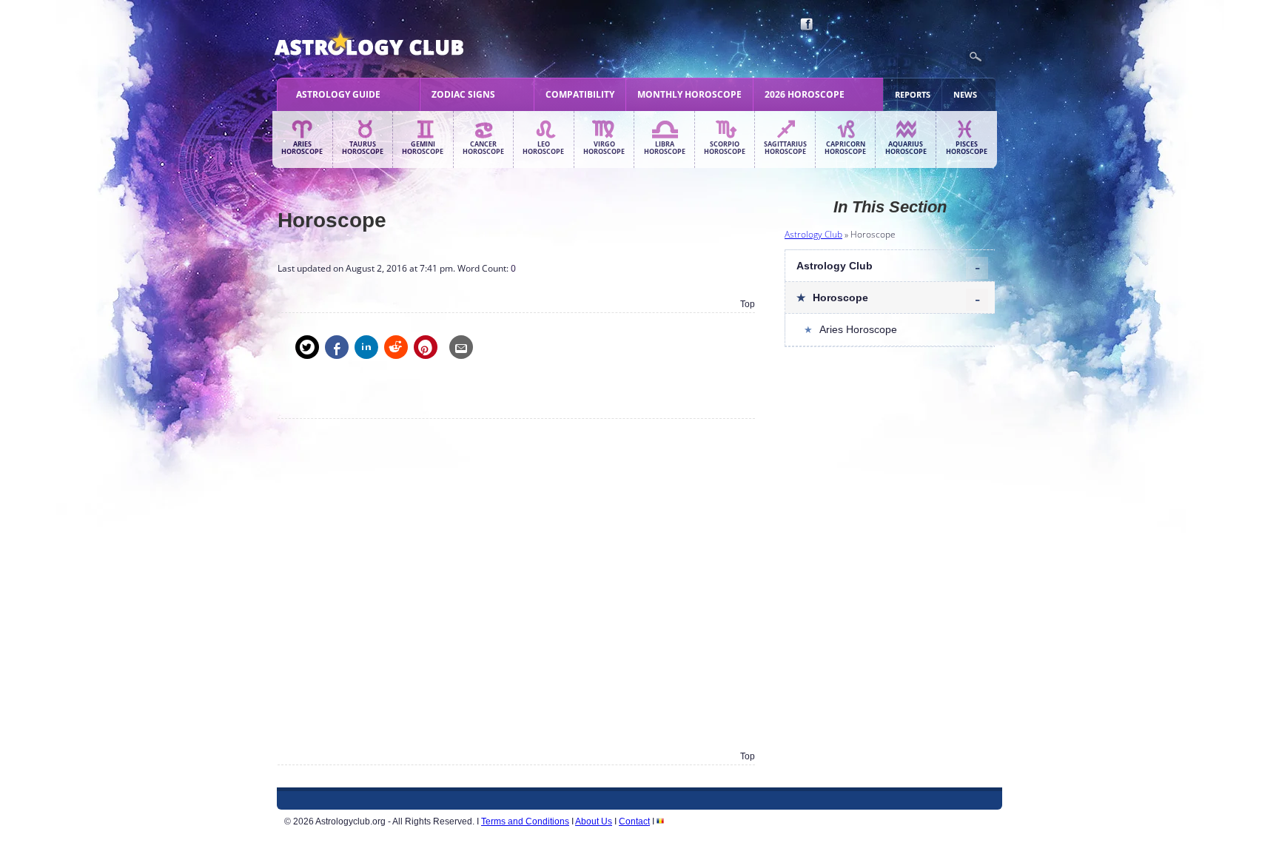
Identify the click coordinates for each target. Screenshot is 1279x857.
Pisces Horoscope (966, 148)
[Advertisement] (516, 584)
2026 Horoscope (805, 94)
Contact (634, 821)
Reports (912, 94)
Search (975, 57)
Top (747, 304)
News (965, 94)
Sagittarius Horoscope (785, 148)
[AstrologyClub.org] (403, 44)
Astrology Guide (338, 94)
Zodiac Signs (463, 94)
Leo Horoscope (543, 148)
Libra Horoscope (664, 148)
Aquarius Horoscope (906, 148)
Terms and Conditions (525, 821)
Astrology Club (813, 234)
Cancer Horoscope (483, 148)
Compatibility (579, 94)
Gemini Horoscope (422, 148)
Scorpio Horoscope (724, 148)
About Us (593, 821)
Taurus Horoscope (362, 148)
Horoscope (840, 297)
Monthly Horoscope (689, 94)
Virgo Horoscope (604, 148)
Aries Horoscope (302, 148)
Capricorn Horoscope (845, 148)
